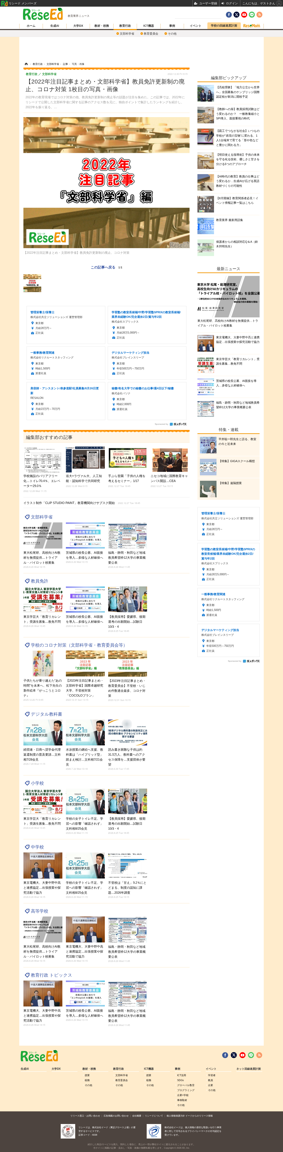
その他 (172, 33)
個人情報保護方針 (176, 1115)
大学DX (78, 25)
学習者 (211, 1075)
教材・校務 (101, 25)
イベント (195, 25)
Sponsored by (161, 424)
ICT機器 (148, 25)
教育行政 (125, 25)
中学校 (37, 847)
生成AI (54, 25)
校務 (87, 1080)
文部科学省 (127, 33)
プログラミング (186, 1090)
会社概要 (136, 1115)
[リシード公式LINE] (251, 1055)
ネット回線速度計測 (248, 1068)
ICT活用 (181, 1075)
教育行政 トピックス (51, 975)
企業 (210, 1085)
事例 (172, 25)
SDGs (180, 1080)
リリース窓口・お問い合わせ (85, 1115)
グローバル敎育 (186, 1085)
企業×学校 (183, 1095)
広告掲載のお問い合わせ (116, 1115)
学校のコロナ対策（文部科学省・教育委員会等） (79, 645)
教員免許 (39, 581)
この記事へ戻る (106, 267)
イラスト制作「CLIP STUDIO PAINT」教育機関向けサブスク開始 (81, 503)
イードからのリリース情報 (199, 1115)
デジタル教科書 (46, 714)
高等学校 (39, 911)
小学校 (37, 783)
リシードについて (154, 1115)
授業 (87, 1075)
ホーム (31, 25)
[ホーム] (26, 64)
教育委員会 (151, 33)
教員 (210, 1080)
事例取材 (182, 1100)
